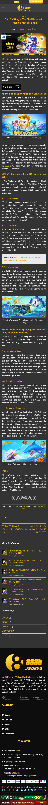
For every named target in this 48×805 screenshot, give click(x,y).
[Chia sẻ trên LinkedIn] (34, 498)
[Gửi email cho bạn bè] (26, 498)
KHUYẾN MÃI (7, 631)
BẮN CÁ (24, 16)
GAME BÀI (6, 627)
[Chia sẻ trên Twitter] (22, 498)
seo (35, 29)
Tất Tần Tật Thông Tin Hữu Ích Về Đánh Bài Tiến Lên (12, 529)
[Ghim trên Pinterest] (30, 498)
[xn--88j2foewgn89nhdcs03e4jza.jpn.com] (24, 8)
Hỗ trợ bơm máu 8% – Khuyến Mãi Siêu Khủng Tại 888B (25, 552)
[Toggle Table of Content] (16, 87)
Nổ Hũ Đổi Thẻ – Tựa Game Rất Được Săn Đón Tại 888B (26, 581)
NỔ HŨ (4, 636)
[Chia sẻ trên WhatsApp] (13, 498)
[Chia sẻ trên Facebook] (18, 498)
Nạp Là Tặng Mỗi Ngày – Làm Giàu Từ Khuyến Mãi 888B (25, 561)
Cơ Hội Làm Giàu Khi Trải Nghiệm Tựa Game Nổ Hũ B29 (27, 571)
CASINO (5, 622)
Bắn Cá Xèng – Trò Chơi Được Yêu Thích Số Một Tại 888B (27, 600)
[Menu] (3, 8)
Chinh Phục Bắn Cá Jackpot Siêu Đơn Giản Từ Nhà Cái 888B (35, 529)
